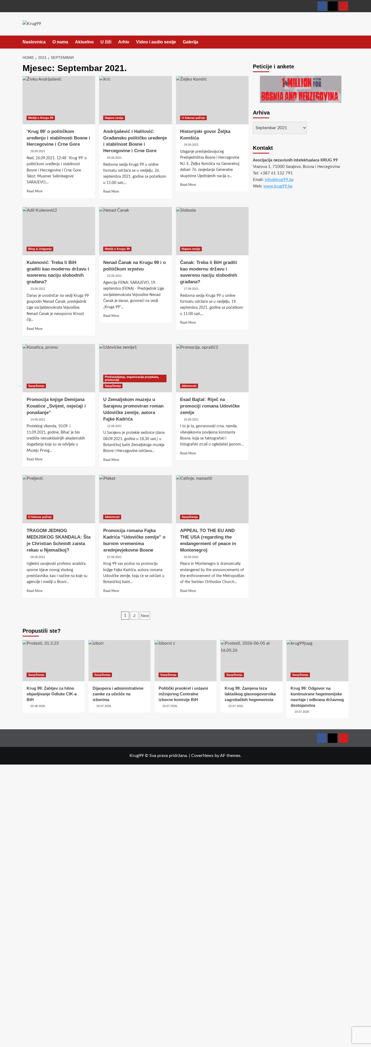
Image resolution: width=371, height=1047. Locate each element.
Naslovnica (34, 42)
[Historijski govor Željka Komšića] (212, 100)
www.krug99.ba (277, 186)
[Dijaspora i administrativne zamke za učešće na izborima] (119, 660)
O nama (60, 42)
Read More (34, 191)
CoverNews (202, 755)
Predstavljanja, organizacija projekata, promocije (132, 378)
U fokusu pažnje (193, 117)
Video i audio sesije (156, 42)
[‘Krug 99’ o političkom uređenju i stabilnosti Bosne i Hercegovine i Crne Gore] (59, 100)
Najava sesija (114, 117)
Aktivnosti (189, 385)
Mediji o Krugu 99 (40, 117)
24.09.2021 (114, 157)
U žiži (105, 42)
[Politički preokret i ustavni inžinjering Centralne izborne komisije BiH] (185, 660)
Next (145, 615)
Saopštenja (36, 385)
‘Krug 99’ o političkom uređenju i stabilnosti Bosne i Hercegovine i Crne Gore (58, 138)
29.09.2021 (37, 151)
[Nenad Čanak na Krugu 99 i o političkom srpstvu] (135, 231)
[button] (345, 42)
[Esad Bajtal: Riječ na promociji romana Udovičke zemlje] (212, 368)
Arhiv (123, 42)
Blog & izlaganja (40, 248)
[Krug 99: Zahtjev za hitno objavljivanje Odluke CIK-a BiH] (53, 660)
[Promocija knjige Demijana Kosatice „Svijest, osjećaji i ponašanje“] (59, 368)
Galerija (190, 42)
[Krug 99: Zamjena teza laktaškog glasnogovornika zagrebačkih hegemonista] (251, 660)
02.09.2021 (191, 557)
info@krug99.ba (279, 180)
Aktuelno (84, 42)
